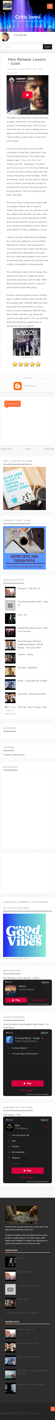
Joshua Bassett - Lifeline (28, 978)
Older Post (49, 448)
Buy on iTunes (27, 357)
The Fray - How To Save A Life (32, 707)
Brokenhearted (18, 168)
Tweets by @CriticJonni (14, 754)
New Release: (9, 978)
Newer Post (6, 448)
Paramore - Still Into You (29, 588)
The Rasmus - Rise (12, 1114)
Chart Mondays (10, 1024)
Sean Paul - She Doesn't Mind (32, 694)
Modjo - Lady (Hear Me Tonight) (32, 680)
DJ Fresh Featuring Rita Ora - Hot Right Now (22, 1313)
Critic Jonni (23, 1413)
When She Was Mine (31, 160)
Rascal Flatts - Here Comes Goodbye (30, 1384)
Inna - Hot (22, 614)
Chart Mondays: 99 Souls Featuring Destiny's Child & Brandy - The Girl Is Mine (30, 644)
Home (28, 448)
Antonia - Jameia (25, 654)
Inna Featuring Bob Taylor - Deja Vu (29, 1285)
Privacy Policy (34, 1413)
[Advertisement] (27, 873)
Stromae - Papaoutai (27, 667)
